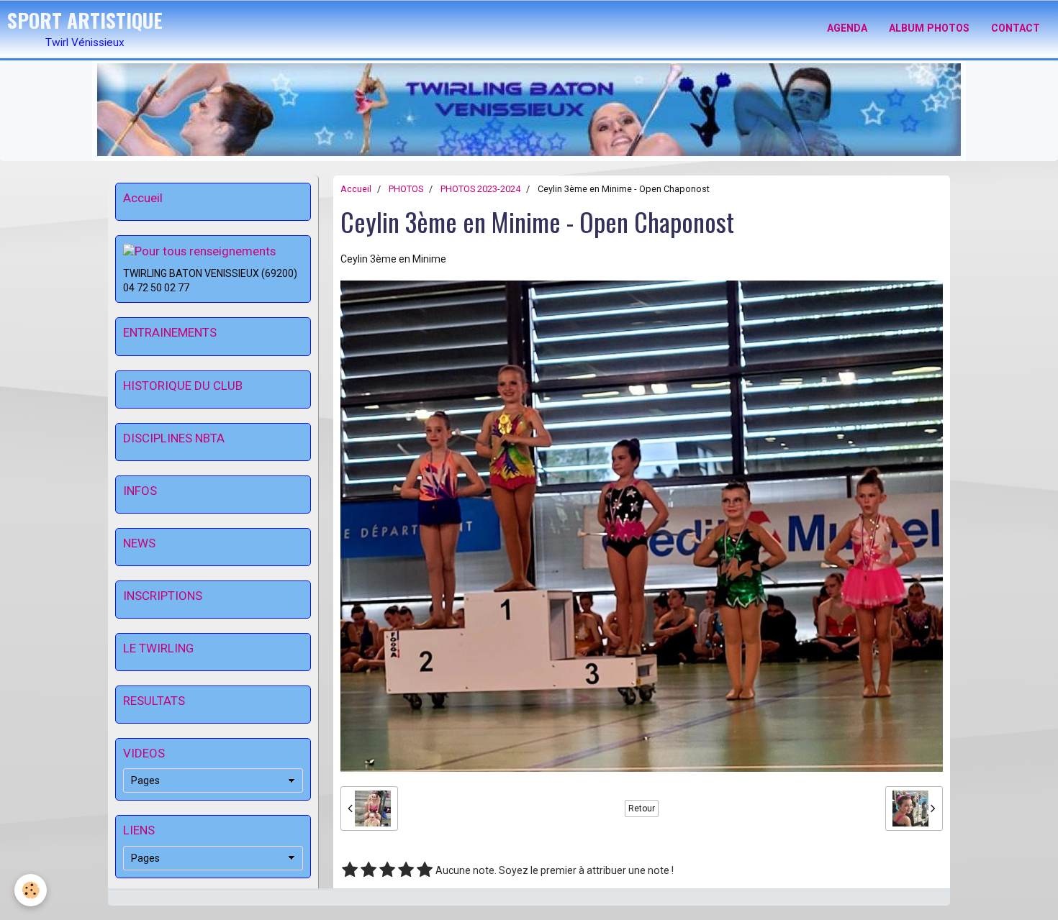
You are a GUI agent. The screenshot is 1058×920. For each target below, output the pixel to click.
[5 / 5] (425, 870)
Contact (1015, 28)
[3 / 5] (387, 870)
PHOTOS (406, 188)
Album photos (929, 28)
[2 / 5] (368, 870)
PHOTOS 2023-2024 (480, 188)
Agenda (847, 28)
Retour (641, 808)
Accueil (355, 188)
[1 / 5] (350, 870)
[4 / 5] (406, 870)
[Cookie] (30, 890)
